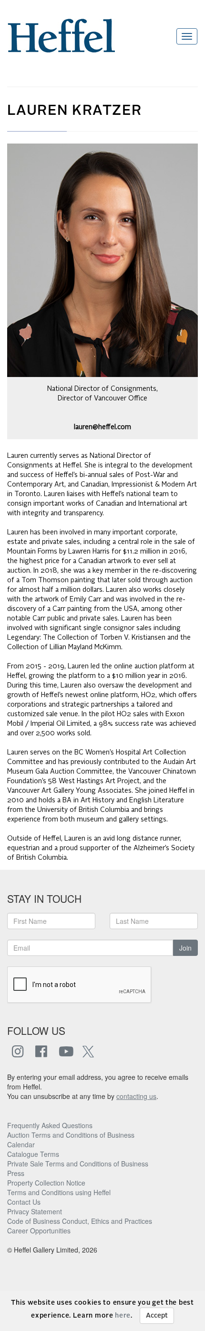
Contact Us (24, 1202)
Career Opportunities (39, 1230)
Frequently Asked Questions (49, 1125)
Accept (157, 1315)
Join (185, 948)
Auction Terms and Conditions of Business (70, 1135)
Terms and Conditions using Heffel (59, 1192)
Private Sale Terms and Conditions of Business (77, 1163)
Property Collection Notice (46, 1182)
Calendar (21, 1144)
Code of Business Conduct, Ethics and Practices (79, 1221)
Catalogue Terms (33, 1154)
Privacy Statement (34, 1211)
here (123, 1315)
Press (15, 1173)
